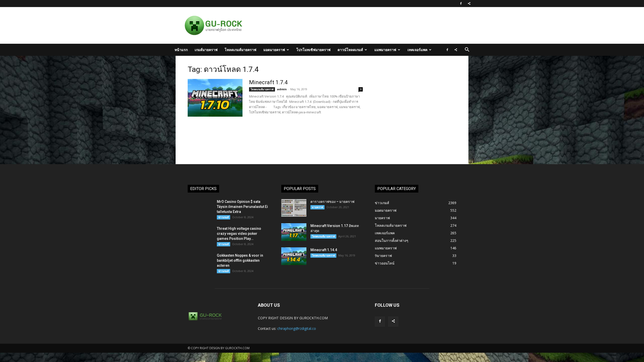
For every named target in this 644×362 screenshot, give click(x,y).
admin (282, 89)
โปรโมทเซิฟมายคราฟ (313, 49)
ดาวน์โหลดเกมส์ (350, 49)
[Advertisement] (348, 25)
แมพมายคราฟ (385, 49)
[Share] (469, 3)
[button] (467, 50)
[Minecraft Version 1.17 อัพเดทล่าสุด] (293, 232)
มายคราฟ (317, 207)
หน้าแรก (181, 49)
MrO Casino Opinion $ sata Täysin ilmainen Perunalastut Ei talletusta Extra (242, 207)
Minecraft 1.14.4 (323, 250)
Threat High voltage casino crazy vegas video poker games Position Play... (239, 234)
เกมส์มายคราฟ (206, 49)
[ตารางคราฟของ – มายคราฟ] (293, 208)
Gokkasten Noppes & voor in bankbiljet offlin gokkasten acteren (240, 260)
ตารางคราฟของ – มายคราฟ (332, 202)
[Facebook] (461, 3)
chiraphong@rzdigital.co (296, 328)
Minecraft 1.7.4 (268, 82)
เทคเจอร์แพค (417, 49)
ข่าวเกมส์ (223, 217)
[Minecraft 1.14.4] (293, 256)
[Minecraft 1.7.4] (215, 98)
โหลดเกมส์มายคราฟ (240, 49)
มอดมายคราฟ (274, 49)
